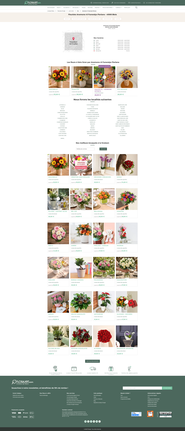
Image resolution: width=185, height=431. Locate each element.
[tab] (51, 7)
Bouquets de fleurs (79, 19)
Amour (67, 19)
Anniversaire (107, 19)
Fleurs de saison (94, 19)
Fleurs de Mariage (44, 395)
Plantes (118, 19)
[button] (47, 80)
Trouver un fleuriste (98, 399)
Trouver (103, 149)
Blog (95, 400)
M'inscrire (167, 388)
